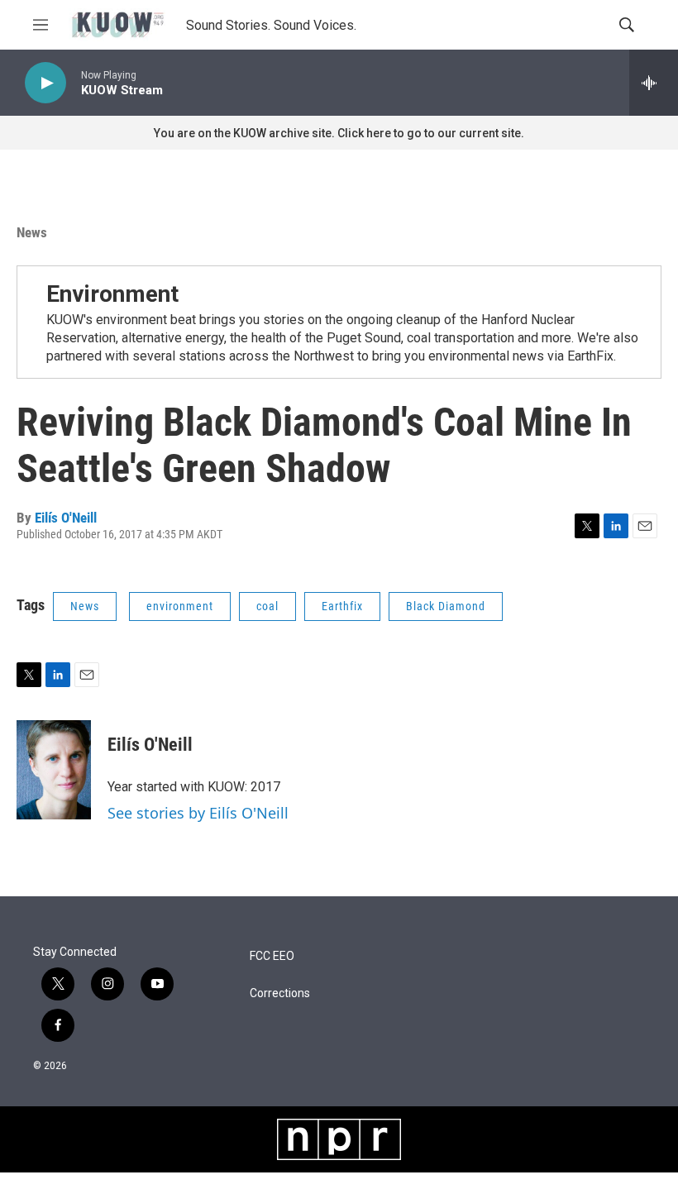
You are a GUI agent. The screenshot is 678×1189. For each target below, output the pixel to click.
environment (179, 606)
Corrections (280, 993)
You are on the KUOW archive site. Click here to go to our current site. (339, 133)
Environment (112, 294)
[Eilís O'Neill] (54, 769)
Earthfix (342, 606)
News (32, 232)
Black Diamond (445, 606)
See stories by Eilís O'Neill (198, 813)
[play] (45, 83)
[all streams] (653, 83)
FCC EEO (272, 956)
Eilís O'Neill (66, 517)
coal (267, 606)
